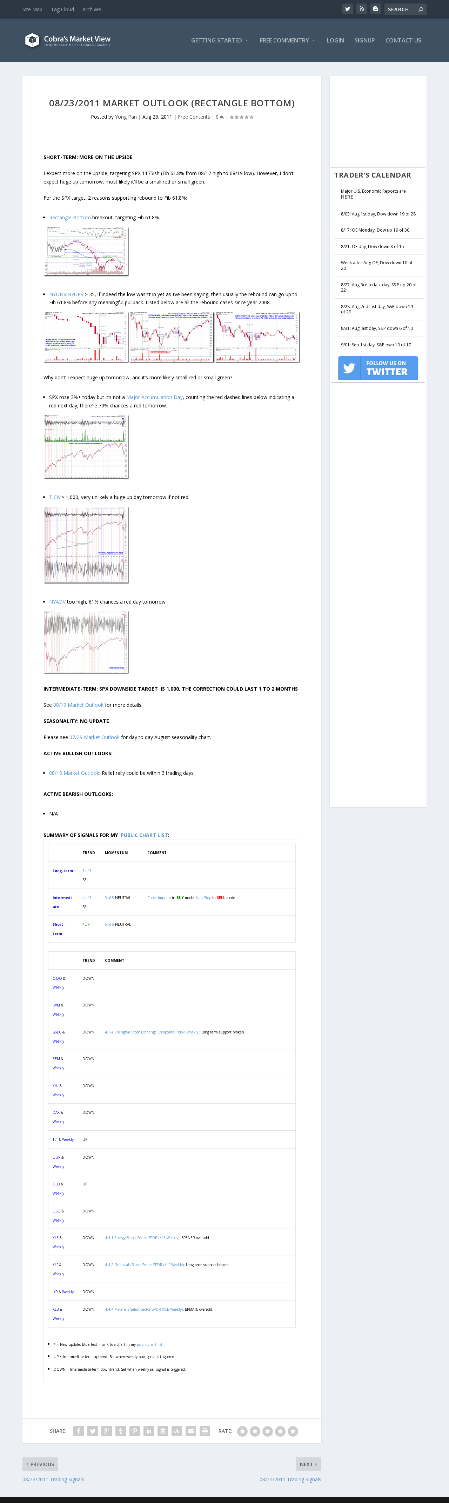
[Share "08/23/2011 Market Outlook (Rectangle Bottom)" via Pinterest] (135, 1431)
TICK (54, 497)
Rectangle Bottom (70, 217)
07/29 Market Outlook (94, 737)
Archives (91, 9)
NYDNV (57, 294)
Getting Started (216, 41)
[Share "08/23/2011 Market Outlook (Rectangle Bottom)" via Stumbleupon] (177, 1431)
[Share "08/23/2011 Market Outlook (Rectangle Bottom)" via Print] (205, 1431)
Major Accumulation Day (154, 397)
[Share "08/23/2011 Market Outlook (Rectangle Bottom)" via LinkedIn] (149, 1431)
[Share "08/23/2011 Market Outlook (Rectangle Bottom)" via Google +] (107, 1431)
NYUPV (75, 294)
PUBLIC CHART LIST (144, 835)
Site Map (32, 9)
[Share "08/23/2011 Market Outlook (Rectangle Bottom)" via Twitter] (93, 1431)
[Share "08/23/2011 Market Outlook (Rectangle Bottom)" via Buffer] (163, 1431)
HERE (347, 196)
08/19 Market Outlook (78, 704)
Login (335, 41)
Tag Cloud (62, 9)
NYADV (57, 601)
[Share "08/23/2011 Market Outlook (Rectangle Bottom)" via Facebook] (79, 1431)
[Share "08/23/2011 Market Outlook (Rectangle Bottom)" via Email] (191, 1431)
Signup (365, 41)
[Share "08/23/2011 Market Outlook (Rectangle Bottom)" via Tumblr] (121, 1431)
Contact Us (403, 41)
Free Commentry (284, 41)
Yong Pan (126, 116)
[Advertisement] (383, 121)
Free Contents (194, 116)
